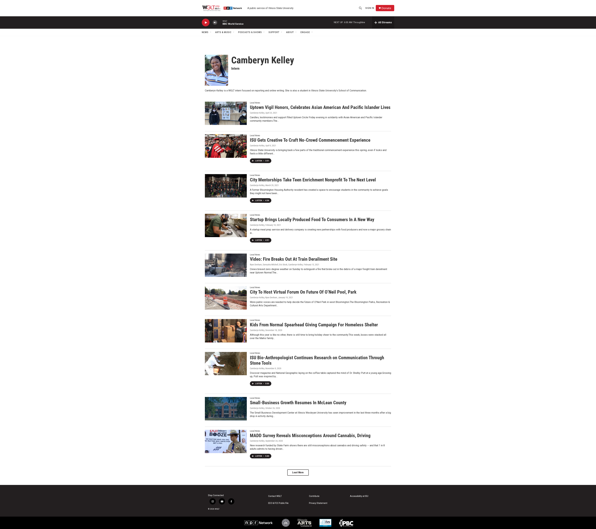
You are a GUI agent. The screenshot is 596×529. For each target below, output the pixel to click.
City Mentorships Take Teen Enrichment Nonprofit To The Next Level (313, 179)
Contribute (314, 496)
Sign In (369, 8)
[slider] (219, 22)
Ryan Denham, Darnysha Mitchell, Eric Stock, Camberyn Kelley (276, 264)
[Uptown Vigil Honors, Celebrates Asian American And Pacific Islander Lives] (226, 113)
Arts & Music (223, 32)
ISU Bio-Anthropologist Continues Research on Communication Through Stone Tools (317, 360)
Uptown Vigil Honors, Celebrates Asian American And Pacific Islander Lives (320, 107)
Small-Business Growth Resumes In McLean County (298, 402)
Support (274, 32)
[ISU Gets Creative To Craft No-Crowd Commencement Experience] (226, 146)
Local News (255, 102)
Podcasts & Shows (250, 32)
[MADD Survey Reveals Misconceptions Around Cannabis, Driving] (226, 441)
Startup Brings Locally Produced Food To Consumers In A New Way (312, 219)
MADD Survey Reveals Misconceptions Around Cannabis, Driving (310, 435)
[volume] (215, 22)
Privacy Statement (318, 503)
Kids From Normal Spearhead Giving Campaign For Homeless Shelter (314, 324)
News (205, 32)
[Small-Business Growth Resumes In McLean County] (226, 408)
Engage (305, 32)
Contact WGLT (275, 496)
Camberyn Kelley (257, 113)
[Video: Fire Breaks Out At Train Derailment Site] (226, 265)
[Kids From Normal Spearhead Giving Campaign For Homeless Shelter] (226, 330)
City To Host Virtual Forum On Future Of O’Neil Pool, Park (303, 292)
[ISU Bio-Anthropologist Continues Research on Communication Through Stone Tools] (226, 363)
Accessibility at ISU (359, 496)
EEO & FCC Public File (278, 503)
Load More (298, 472)
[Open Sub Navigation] (211, 32)
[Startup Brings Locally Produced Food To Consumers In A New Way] (226, 225)
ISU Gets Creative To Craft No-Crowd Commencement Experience (310, 140)
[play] (205, 22)
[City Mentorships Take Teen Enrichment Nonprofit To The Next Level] (226, 185)
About (290, 32)
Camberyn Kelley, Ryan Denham (263, 297)
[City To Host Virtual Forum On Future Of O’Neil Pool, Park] (226, 298)
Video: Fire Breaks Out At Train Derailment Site (293, 259)
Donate (386, 8)
